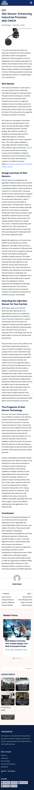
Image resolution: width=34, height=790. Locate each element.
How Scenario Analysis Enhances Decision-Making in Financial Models (8, 599)
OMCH (29, 148)
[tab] (13, 658)
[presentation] (17, 628)
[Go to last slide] (6, 638)
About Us (4, 755)
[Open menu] (31, 2)
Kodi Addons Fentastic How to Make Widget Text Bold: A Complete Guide (16, 643)
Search (28, 669)
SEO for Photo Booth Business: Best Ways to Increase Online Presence (25, 599)
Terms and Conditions (8, 764)
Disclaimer (4, 767)
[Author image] (6, 650)
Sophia (12, 649)
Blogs (4, 10)
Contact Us (4, 758)
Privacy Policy (5, 761)
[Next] (27, 638)
